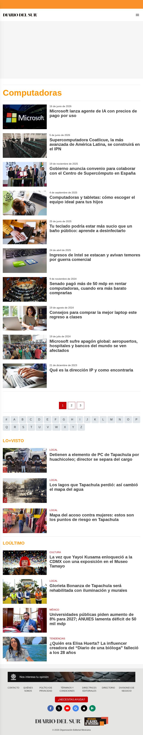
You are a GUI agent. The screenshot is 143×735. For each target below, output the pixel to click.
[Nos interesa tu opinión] (71, 677)
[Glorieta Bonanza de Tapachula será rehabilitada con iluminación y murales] (25, 591)
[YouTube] (67, 708)
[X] (59, 708)
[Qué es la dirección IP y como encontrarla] (25, 376)
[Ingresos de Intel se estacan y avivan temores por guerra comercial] (25, 260)
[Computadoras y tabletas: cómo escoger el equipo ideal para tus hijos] (25, 203)
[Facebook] (50, 708)
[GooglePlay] (92, 708)
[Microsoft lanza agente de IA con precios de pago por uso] (25, 117)
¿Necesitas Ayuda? (71, 699)
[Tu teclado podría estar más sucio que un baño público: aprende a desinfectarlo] (25, 232)
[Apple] (84, 708)
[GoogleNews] (76, 708)
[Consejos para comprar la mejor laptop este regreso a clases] (25, 318)
